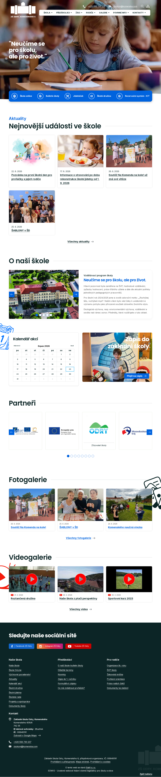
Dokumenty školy (17, 706)
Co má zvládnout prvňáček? (71, 688)
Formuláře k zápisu (67, 683)
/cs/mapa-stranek (148, 6)
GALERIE (103, 12)
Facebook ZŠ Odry (24, 646)
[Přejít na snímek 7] (89, 456)
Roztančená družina (23, 598)
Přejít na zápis (134, 376)
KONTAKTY (138, 12)
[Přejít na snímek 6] (86, 456)
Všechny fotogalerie (78, 538)
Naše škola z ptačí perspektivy (78, 598)
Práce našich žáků (116, 683)
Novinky (62, 674)
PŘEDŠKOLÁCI (63, 12)
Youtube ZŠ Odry (81, 646)
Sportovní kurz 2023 (120, 598)
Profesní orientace (116, 679)
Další (72, 345)
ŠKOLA (47, 12)
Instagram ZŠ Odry (52, 646)
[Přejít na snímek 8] (93, 456)
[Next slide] (76, 294)
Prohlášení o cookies (100, 761)
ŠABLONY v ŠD (68, 527)
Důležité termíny (65, 670)
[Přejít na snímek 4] (78, 456)
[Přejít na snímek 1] (68, 456)
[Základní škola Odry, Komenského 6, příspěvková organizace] (23, 10)
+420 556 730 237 (96, 6)
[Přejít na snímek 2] (71, 456)
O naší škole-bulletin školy (70, 665)
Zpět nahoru (146, 774)
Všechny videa (78, 609)
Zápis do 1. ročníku (67, 679)
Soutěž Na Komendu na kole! (28, 527)
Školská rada (15, 697)
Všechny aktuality (78, 241)
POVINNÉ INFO (120, 12)
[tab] (36, 315)
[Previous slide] (11, 294)
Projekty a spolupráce (19, 701)
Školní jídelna (15, 692)
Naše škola (14, 665)
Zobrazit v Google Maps (25, 735)
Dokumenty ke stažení (117, 688)
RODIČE (89, 12)
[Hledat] (142, 6)
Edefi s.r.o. (91, 767)
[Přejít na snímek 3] (75, 456)
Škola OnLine (15, 670)
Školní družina (16, 688)
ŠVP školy (112, 670)
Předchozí (17, 345)
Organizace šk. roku (116, 665)
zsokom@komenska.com (125, 6)
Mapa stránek (82, 761)
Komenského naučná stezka (125, 527)
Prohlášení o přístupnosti (63, 761)
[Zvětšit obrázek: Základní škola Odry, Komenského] (44, 294)
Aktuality (13, 679)
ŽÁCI (78, 12)
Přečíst (32, 177)
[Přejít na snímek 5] (82, 456)
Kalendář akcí (15, 683)
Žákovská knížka (115, 674)
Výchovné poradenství (19, 674)
